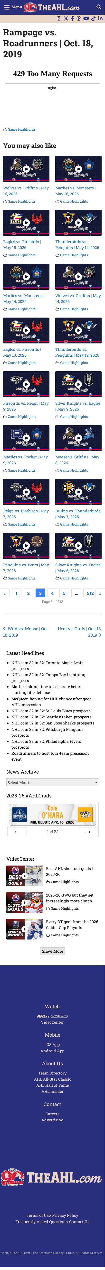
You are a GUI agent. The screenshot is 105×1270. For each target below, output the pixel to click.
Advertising (52, 1119)
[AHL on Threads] (78, 18)
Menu (16, 6)
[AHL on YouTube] (86, 18)
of (52, 831)
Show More (52, 951)
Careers (52, 1113)
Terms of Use (39, 1215)
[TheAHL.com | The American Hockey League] (52, 7)
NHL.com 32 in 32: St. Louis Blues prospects (51, 710)
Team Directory (52, 1072)
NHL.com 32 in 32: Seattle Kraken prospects (51, 716)
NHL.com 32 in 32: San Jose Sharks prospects (52, 722)
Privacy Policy (65, 1215)
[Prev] (17, 831)
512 (90, 593)
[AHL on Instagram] (59, 18)
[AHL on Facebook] (72, 18)
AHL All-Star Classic (52, 1079)
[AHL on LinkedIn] (100, 18)
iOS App (52, 1044)
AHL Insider (52, 1091)
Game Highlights (22, 129)
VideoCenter (52, 1022)
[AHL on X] (66, 18)
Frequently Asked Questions (41, 1221)
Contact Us (79, 1221)
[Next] (87, 831)
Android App (52, 1050)
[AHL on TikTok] (93, 18)
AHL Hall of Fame (52, 1085)
